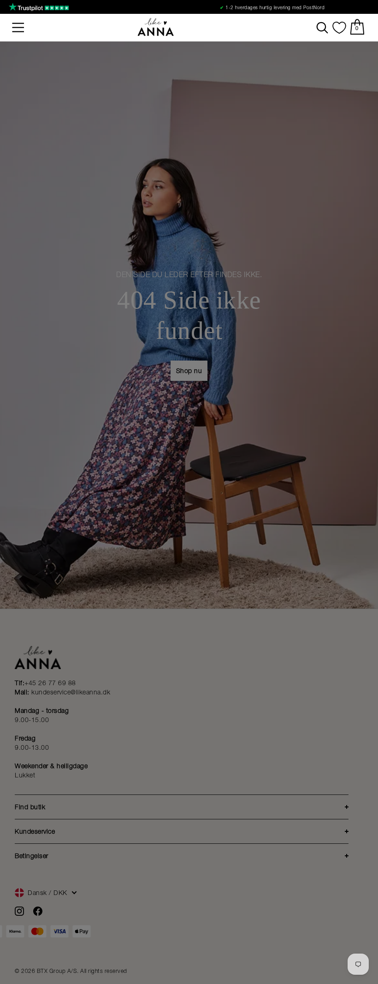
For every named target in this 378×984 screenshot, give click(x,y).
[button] (18, 28)
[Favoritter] (339, 27)
